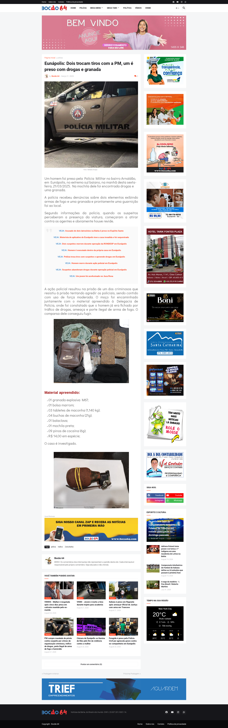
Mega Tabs (112, 8)
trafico (60, 547)
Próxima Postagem (131, 674)
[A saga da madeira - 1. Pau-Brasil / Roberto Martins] (153, 585)
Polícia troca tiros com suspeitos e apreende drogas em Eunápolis (94, 257)
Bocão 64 (59, 558)
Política (127, 8)
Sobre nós (52, 2)
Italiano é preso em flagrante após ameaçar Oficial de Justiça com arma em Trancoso (123, 605)
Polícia (83, 8)
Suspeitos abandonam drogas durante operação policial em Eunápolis (94, 270)
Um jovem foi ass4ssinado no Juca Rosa (94, 276)
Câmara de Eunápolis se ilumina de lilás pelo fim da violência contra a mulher (91, 641)
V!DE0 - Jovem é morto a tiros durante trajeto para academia (90, 603)
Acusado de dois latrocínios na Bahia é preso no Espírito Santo (94, 231)
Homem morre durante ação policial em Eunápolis (94, 263)
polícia (60, 58)
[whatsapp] (185, 2)
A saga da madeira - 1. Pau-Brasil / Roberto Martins (170, 584)
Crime (148, 8)
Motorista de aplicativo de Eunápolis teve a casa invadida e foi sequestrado (94, 237)
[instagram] (181, 2)
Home (44, 2)
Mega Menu (95, 8)
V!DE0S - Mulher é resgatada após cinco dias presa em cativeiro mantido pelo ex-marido (57, 606)
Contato (61, 2)
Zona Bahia (69, 547)
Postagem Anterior (51, 674)
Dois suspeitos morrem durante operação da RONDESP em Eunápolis (94, 244)
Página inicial (49, 58)
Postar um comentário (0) (91, 664)
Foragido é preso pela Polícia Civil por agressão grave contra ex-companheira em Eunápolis (123, 641)
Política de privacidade (74, 2)
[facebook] (173, 2)
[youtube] (178, 2)
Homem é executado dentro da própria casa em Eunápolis (94, 250)
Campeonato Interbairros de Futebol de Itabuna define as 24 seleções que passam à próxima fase (172, 569)
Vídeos (138, 8)
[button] (177, 8)
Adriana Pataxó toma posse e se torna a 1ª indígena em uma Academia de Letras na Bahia (170, 551)
